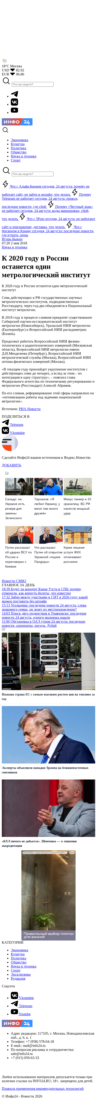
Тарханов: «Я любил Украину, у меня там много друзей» (47, 506)
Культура (18, 954)
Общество (18, 962)
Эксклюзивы (21, 974)
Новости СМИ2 (14, 581)
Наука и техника (14, 247)
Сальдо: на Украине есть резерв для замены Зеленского (15, 508)
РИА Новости (30, 409)
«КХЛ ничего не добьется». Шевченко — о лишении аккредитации (39, 844)
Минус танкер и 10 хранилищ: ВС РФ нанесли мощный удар (77, 506)
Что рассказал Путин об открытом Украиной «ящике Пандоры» (48, 554)
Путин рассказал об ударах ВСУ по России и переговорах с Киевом (18, 557)
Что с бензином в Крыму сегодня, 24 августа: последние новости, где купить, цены (48, 231)
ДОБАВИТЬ (11, 465)
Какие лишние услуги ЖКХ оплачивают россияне (74, 554)
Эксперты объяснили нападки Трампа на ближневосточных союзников (45, 770)
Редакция (18, 978)
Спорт (16, 970)
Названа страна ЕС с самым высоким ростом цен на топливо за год (48, 697)
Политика (18, 958)
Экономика (19, 950)
